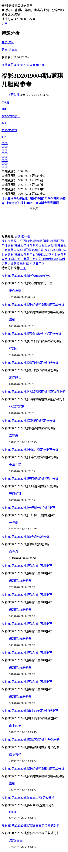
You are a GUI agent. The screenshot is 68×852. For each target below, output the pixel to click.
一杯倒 (13, 522)
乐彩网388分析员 (20, 609)
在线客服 (8, 64)
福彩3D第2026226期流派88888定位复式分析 (31, 825)
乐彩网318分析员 (20, 696)
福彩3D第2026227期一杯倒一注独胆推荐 (28, 507)
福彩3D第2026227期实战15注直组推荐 (27, 565)
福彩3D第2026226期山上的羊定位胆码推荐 (30, 710)
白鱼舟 (13, 551)
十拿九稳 (15, 464)
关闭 (11, 42)
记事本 (12, 49)
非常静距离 (16, 406)
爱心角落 (15, 290)
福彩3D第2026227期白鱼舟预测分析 (25, 536)
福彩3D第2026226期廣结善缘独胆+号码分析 (31, 739)
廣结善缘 (15, 754)
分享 (5, 49)
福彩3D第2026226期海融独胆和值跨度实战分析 (33, 768)
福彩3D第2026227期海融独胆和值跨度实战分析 (33, 304)
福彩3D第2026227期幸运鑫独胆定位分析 (28, 420)
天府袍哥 (15, 493)
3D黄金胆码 (50, 259)
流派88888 (16, 840)
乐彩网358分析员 (20, 638)
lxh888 (13, 811)
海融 (12, 319)
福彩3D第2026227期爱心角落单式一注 (27, 275)
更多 (5, 42)
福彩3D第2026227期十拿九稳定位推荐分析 (30, 449)
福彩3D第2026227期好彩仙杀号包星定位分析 (31, 333)
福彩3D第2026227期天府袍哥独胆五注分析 (30, 478)
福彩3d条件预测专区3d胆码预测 (35, 245)
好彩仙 (13, 348)
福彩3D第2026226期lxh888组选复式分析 (28, 797)
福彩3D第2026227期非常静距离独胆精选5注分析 (34, 391)
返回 (5, 23)
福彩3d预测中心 (25, 254)
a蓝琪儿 (14, 94)
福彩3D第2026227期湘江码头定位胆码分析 (30, 362)
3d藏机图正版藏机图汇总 (25, 259)
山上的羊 (15, 725)
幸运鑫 (13, 435)
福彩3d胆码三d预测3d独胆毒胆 (22, 241)
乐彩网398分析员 (20, 580)
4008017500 (21, 64)
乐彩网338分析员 (20, 667)
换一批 (25, 236)
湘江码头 (15, 377)
